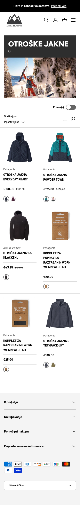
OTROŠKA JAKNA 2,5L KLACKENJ (18, 255)
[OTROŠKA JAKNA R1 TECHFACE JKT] (60, 313)
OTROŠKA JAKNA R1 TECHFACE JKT (56, 343)
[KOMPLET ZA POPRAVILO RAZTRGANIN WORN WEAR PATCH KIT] (60, 226)
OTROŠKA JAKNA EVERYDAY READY (15, 177)
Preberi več (58, 6)
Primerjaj (58, 107)
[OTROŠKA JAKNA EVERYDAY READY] (20, 147)
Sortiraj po (10, 116)
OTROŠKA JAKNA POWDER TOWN (55, 177)
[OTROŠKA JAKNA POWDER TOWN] (60, 147)
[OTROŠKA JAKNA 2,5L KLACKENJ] (20, 225)
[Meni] (73, 20)
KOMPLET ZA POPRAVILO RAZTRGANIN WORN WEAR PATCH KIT (56, 260)
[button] (64, 20)
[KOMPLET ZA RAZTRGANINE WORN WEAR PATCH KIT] (20, 313)
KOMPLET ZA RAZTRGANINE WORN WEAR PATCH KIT (17, 345)
